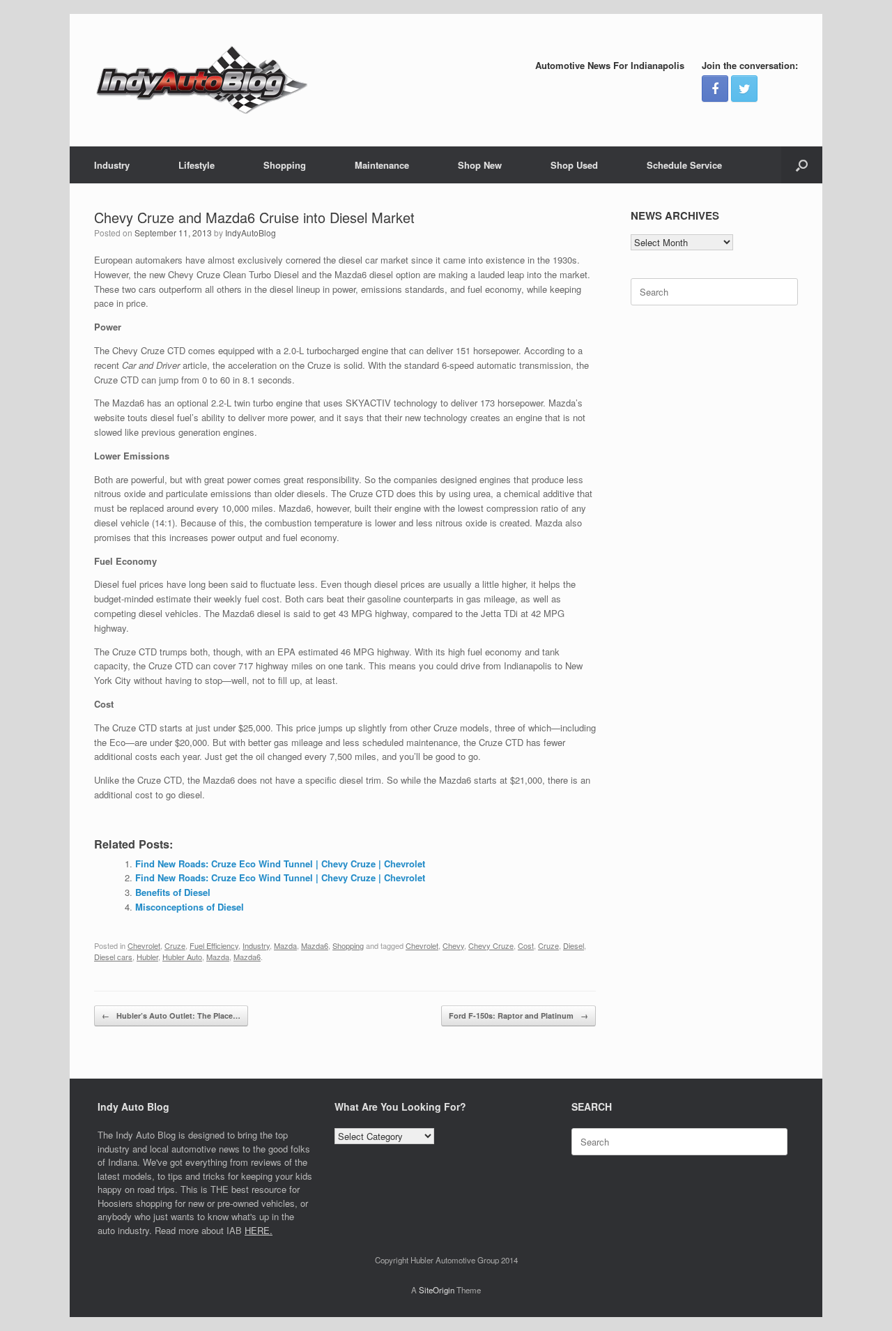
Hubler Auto (182, 956)
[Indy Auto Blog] (202, 80)
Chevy (453, 945)
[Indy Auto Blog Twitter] (744, 88)
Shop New (480, 165)
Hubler (147, 956)
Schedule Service (684, 165)
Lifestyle (196, 165)
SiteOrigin (436, 1289)
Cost (526, 945)
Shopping (284, 165)
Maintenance (382, 165)
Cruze (174, 945)
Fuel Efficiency (214, 945)
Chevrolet (144, 945)
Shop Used (574, 165)
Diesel (573, 945)
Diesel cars (113, 956)
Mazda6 (314, 945)
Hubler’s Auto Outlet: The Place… (171, 1015)
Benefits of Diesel (172, 892)
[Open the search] (801, 164)
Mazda (285, 945)
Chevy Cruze (491, 945)
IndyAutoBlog (250, 232)
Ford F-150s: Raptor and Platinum (518, 1015)
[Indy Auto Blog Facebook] (715, 88)
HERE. (258, 1230)
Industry (112, 165)
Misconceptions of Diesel (189, 906)
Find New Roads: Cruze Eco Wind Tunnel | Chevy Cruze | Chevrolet (280, 863)
